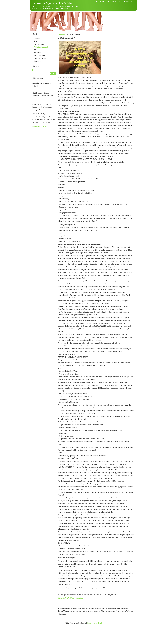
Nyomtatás (129, 1)
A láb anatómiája (40, 58)
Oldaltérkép (111, 1)
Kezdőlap (61, 34)
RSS (120, 1)
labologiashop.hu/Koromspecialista (70, 598)
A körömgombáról (41, 47)
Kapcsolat (37, 61)
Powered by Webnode (95, 623)
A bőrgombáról (39, 44)
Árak (35, 41)
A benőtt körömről (40, 55)
